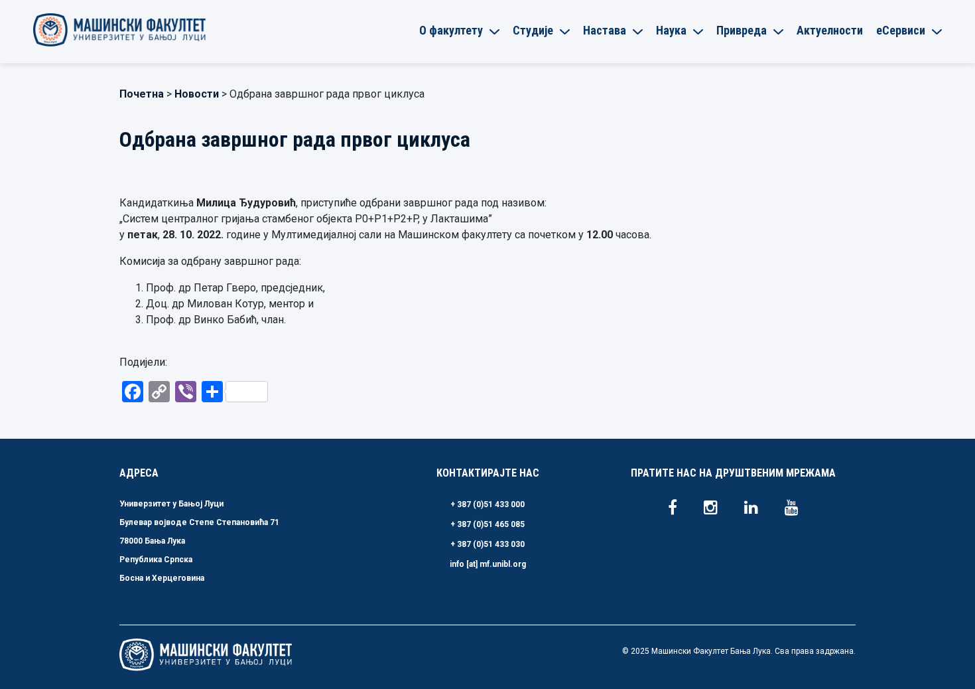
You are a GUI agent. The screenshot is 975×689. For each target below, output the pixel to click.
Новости (196, 94)
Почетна (141, 94)
